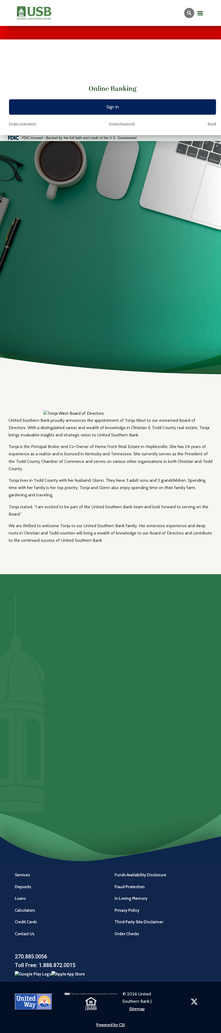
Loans (20, 898)
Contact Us (24, 933)
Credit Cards (26, 922)
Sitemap (137, 1009)
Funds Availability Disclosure (140, 874)
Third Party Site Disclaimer (139, 922)
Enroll (212, 124)
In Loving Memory (131, 898)
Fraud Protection (130, 886)
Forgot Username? (22, 124)
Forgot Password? (122, 124)
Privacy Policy (127, 910)
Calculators (25, 910)
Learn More (39, 780)
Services (22, 874)
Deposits (23, 886)
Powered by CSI (110, 1024)
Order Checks (127, 933)
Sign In (112, 106)
